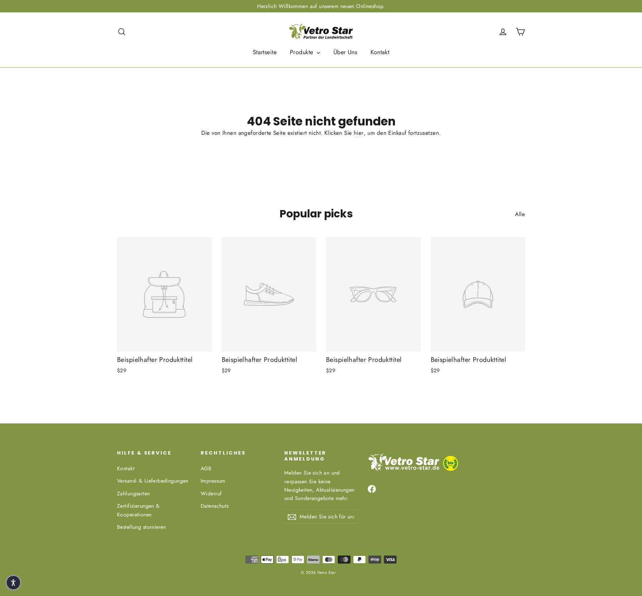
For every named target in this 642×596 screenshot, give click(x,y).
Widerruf (211, 493)
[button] (13, 583)
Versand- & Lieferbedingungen (153, 481)
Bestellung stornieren (141, 527)
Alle (520, 214)
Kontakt (379, 52)
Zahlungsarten (133, 493)
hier (359, 133)
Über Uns (345, 52)
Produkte (302, 52)
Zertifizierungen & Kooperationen (138, 510)
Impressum (213, 481)
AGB (206, 468)
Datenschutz (215, 506)
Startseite (265, 52)
